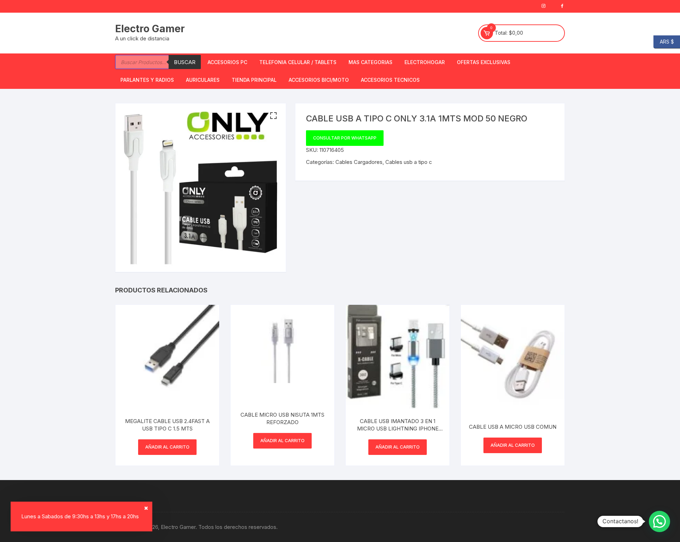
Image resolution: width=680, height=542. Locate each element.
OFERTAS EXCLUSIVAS (483, 62)
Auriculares (203, 80)
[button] (273, 115)
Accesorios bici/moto (319, 80)
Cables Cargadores (358, 162)
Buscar (185, 62)
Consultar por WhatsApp (344, 138)
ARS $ (663, 41)
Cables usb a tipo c (408, 162)
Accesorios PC (227, 62)
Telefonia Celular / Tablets (297, 62)
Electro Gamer (150, 29)
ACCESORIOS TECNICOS (390, 80)
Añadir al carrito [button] (167, 447)
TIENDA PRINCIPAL (254, 80)
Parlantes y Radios (147, 80)
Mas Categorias (370, 62)
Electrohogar (424, 62)
